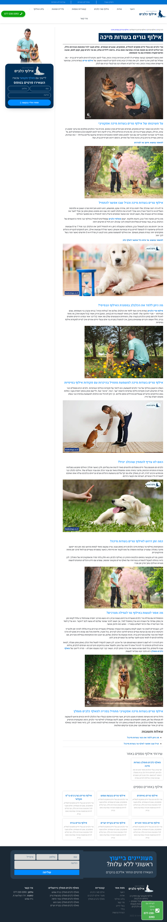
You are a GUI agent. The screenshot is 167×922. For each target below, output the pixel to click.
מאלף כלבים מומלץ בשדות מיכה (147, 764)
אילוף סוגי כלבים (101, 9)
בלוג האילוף (39, 9)
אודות (119, 9)
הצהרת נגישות (118, 912)
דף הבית (160, 29)
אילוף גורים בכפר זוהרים (147, 823)
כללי (123, 909)
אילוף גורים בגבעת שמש (113, 795)
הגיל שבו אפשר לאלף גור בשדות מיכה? (141, 743)
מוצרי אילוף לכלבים (96, 895)
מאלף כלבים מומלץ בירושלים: (63, 888)
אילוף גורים (151, 29)
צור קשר (84, 18)
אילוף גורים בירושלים (138, 29)
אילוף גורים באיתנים (147, 795)
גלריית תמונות (58, 9)
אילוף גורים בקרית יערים (113, 823)
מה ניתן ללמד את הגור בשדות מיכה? (143, 737)
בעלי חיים (120, 905)
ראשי (132, 9)
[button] (113, 738)
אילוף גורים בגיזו (78, 823)
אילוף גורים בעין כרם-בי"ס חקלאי (78, 797)
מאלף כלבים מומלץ (96, 899)
